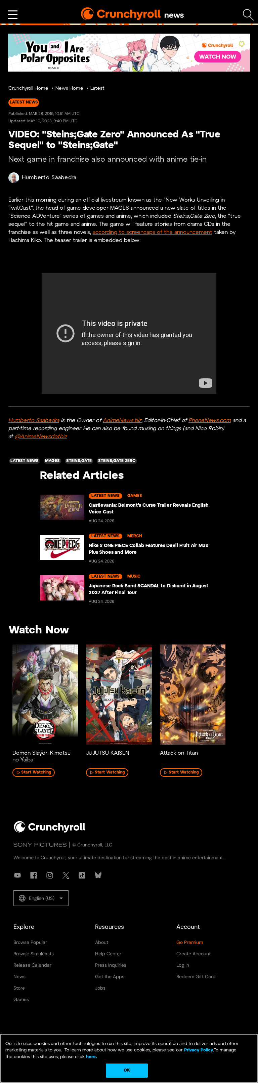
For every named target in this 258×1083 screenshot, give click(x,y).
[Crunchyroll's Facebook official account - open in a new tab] (34, 875)
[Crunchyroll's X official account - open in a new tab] (66, 875)
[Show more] (13, 15)
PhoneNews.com (209, 420)
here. (91, 1057)
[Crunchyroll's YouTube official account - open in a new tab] (17, 875)
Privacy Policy (198, 1050)
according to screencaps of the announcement (152, 232)
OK (127, 1070)
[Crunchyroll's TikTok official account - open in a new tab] (82, 875)
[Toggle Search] (248, 15)
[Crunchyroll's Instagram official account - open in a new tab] (50, 875)
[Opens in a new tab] (129, 53)
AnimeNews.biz (122, 420)
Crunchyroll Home (28, 88)
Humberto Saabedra (49, 177)
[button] (41, 898)
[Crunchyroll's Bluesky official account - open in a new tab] (98, 875)
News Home (69, 88)
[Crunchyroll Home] (49, 831)
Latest (97, 88)
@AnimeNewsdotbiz (41, 436)
